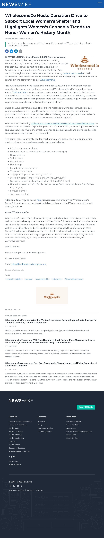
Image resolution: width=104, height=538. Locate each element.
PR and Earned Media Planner (79, 431)
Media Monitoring (16, 438)
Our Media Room (45, 431)
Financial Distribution (18, 425)
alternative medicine (14, 279)
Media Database (16, 431)
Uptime (39, 490)
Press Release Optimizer (19, 451)
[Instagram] (21, 486)
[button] (100, 4)
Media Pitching (15, 435)
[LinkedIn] (18, 486)
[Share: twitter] (11, 51)
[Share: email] (20, 51)
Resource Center (73, 421)
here (39, 200)
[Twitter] (14, 486)
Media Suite (14, 428)
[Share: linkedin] (16, 51)
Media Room (14, 445)
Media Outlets (72, 438)
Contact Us (13, 461)
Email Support (15, 464)
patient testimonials (73, 73)
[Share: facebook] (7, 51)
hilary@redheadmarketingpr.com (29, 264)
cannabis (28, 279)
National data (19, 92)
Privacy (30, 490)
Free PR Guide (86, 407)
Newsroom (71, 428)
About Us (42, 421)
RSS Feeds (71, 435)
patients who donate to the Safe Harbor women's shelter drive (62, 123)
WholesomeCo (47, 80)
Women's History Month (73, 279)
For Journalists (72, 425)
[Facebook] (10, 486)
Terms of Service (16, 490)
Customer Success (17, 448)
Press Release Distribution (20, 421)
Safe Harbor (57, 279)
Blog (40, 425)
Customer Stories (45, 428)
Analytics (12, 441)
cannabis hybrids (42, 279)
